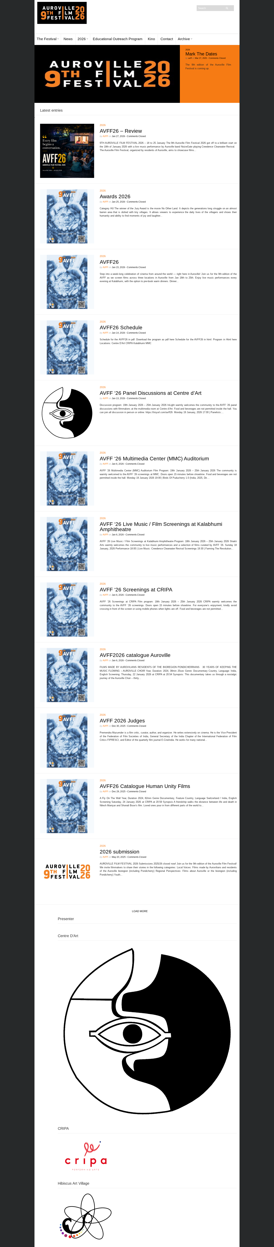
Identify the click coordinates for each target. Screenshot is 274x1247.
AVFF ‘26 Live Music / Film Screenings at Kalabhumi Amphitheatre (161, 526)
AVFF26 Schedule (121, 327)
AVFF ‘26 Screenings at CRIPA (136, 590)
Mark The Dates (201, 53)
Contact (166, 39)
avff (190, 58)
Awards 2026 (115, 196)
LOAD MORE (140, 911)
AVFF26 (109, 262)
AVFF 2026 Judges (122, 721)
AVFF (105, 136)
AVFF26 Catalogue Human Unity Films (145, 786)
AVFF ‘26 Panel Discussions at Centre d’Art (150, 393)
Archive (184, 39)
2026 (82, 39)
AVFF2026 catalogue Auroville (135, 655)
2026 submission (119, 852)
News (68, 39)
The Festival (46, 39)
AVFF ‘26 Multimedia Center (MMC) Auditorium (154, 458)
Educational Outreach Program (117, 39)
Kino (151, 39)
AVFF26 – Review (121, 131)
